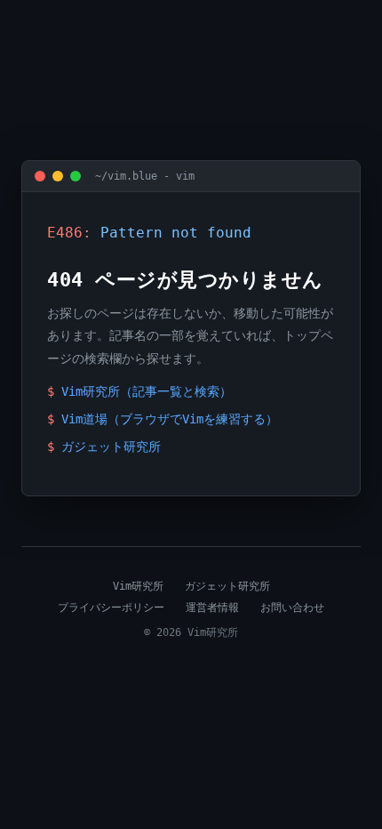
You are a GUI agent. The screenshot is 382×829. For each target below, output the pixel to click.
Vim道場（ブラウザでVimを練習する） (169, 419)
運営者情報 (212, 607)
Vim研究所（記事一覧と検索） (146, 391)
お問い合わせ (292, 607)
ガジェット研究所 (111, 446)
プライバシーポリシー (111, 607)
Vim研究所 (138, 586)
